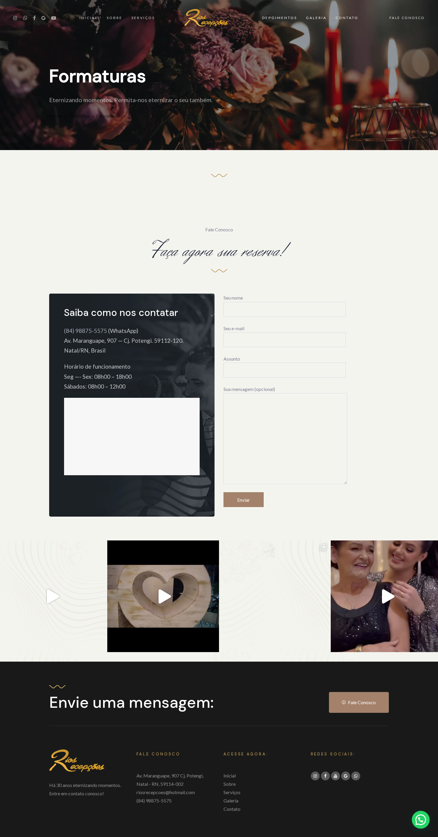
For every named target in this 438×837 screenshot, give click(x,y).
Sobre (229, 784)
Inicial (229, 775)
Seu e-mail (233, 328)
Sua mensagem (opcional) (249, 389)
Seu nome (233, 297)
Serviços (231, 792)
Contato (231, 809)
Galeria (230, 800)
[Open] (163, 596)
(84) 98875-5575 (85, 330)
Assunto (231, 358)
